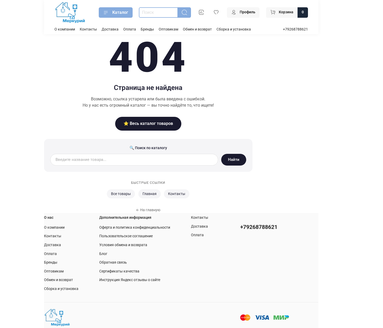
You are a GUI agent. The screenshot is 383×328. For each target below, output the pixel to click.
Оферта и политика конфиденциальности (134, 227)
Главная (150, 194)
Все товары (121, 194)
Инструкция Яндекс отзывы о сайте (129, 280)
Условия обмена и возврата (123, 245)
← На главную (148, 210)
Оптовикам (168, 29)
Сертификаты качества (119, 271)
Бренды (147, 29)
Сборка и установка (234, 29)
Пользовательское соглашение (126, 236)
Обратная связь (113, 262)
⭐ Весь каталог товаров (148, 123)
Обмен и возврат (197, 29)
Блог (103, 254)
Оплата (129, 29)
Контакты (88, 29)
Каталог (120, 12)
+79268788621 (295, 29)
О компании (64, 29)
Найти (233, 159)
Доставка (110, 29)
